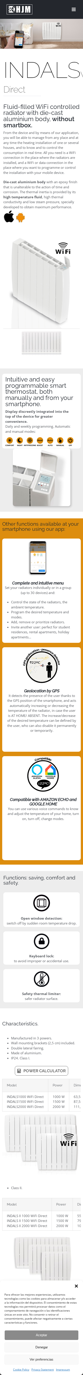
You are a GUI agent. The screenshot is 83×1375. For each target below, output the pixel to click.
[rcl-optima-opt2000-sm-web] (41, 343)
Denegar (41, 1347)
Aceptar (41, 1335)
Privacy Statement (42, 1369)
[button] (76, 1286)
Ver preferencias (41, 1359)
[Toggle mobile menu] (74, 9)
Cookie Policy (21, 1369)
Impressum (63, 1369)
